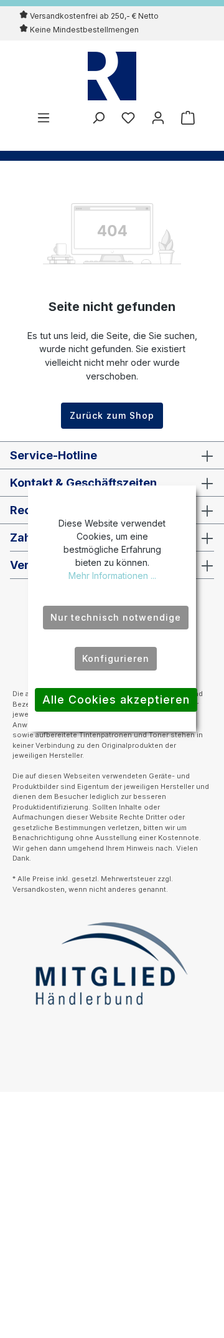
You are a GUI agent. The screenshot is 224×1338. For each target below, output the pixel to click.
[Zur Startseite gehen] (112, 76)
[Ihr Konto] (158, 117)
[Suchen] (98, 117)
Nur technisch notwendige (115, 617)
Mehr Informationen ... (112, 575)
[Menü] (43, 117)
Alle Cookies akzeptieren (116, 699)
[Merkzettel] (128, 117)
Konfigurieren (115, 658)
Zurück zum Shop (112, 415)
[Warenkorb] (184, 117)
